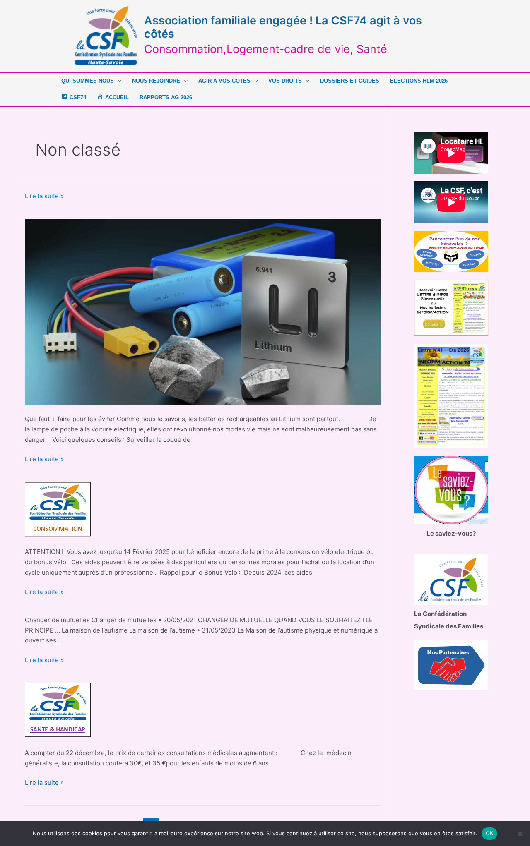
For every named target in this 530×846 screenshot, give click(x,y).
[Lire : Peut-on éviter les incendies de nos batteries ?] (203, 311)
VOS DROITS (285, 81)
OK (490, 833)
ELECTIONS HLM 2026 (419, 81)
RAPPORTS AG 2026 (166, 97)
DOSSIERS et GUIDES (349, 81)
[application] (117, 81)
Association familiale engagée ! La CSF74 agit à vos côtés (283, 27)
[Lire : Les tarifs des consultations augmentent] (58, 710)
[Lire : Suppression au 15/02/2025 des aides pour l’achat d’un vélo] (58, 509)
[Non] (520, 833)
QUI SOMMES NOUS (87, 81)
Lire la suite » (44, 196)
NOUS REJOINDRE (156, 81)
